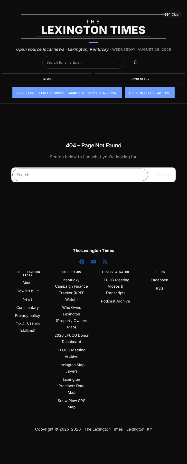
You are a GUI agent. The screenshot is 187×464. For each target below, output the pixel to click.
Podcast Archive (115, 301)
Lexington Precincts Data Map (71, 386)
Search (162, 174)
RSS (159, 288)
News (47, 79)
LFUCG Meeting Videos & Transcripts (115, 286)
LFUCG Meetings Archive (149, 93)
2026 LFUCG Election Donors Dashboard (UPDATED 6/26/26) (67, 93)
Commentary (140, 79)
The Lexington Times (93, 250)
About (27, 282)
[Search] (136, 62)
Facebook (159, 280)
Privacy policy (27, 315)
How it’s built (28, 291)
